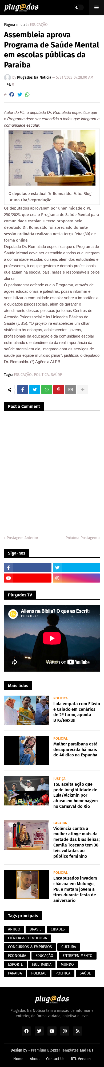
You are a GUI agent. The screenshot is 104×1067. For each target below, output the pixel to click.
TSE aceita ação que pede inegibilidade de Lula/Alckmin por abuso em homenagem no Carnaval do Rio (75, 795)
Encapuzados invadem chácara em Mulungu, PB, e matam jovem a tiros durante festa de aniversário (75, 889)
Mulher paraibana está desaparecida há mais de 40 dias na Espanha (75, 749)
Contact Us (55, 1059)
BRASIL (35, 929)
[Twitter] (19, 94)
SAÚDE (56, 375)
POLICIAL (38, 973)
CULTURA (68, 947)
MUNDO (67, 964)
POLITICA (41, 375)
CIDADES (58, 929)
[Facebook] (11, 94)
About (35, 1059)
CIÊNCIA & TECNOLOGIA (27, 938)
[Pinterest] (58, 389)
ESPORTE (15, 964)
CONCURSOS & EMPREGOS (30, 947)
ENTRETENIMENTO (78, 955)
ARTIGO (14, 929)
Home (18, 1059)
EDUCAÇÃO (39, 25)
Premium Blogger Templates (55, 1050)
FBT (90, 1050)
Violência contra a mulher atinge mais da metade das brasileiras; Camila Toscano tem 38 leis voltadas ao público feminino (76, 842)
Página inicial (15, 25)
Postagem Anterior (22, 538)
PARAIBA (15, 973)
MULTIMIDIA (41, 964)
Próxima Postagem (81, 538)
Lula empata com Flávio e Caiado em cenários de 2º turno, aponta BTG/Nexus (76, 712)
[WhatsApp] (27, 94)
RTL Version (81, 1059)
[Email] (70, 389)
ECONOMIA (17, 955)
